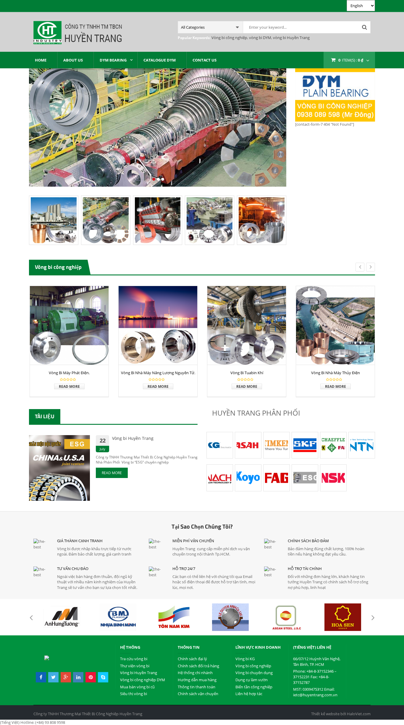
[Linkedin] (78, 677)
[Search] (364, 27)
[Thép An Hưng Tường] (62, 617)
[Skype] (103, 677)
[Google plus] (66, 677)
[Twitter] (53, 677)
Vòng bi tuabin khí (246, 372)
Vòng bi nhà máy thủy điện (335, 372)
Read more (112, 472)
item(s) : (350, 60)
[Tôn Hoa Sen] (343, 617)
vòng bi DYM (259, 37)
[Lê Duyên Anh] (230, 617)
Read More (69, 386)
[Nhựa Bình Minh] (118, 617)
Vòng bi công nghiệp (229, 37)
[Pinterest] (90, 677)
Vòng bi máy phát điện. (69, 372)
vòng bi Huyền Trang (291, 37)
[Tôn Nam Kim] (174, 617)
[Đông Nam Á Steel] (286, 617)
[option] (69, 341)
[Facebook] (41, 677)
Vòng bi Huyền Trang (132, 438)
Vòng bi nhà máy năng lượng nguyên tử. (158, 372)
